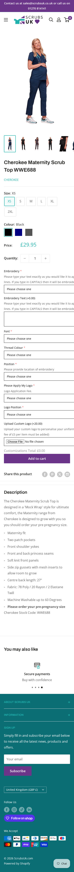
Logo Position (12, 407)
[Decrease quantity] (25, 258)
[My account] (59, 20)
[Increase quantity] (45, 258)
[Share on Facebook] (45, 474)
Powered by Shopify (17, 863)
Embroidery (11, 271)
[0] (66, 19)
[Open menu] (6, 19)
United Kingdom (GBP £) (22, 790)
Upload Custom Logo (23, 423)
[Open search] (51, 20)
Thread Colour (13, 348)
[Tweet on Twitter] (60, 474)
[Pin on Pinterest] (52, 474)
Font (7, 331)
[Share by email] (67, 474)
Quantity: (11, 258)
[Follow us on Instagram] (14, 809)
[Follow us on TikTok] (21, 809)
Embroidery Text (19, 298)
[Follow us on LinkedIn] (29, 809)
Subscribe (18, 771)
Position (9, 364)
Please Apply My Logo (18, 385)
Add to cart (37, 458)
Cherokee (11, 180)
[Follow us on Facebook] (6, 809)
